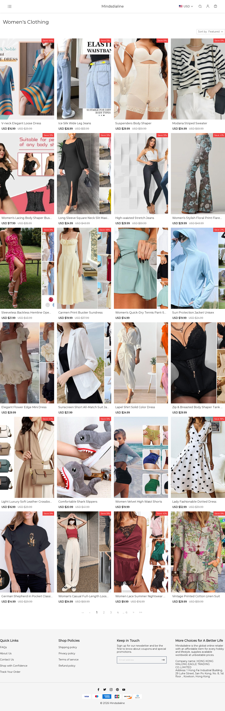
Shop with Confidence (13, 665)
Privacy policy (67, 653)
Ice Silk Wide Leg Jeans (74, 123)
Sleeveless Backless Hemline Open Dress (26, 312)
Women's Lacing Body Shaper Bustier (26, 218)
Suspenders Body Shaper (133, 123)
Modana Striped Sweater (189, 123)
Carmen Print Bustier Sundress (80, 312)
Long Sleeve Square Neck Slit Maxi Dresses (82, 218)
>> (140, 612)
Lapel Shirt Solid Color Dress (135, 407)
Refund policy (67, 665)
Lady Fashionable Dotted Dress (194, 501)
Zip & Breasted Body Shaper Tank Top (197, 407)
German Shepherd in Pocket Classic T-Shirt (26, 596)
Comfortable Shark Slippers (77, 501)
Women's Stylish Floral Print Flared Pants (197, 218)
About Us (5, 653)
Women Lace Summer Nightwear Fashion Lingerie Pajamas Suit (141, 596)
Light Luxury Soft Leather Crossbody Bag (26, 501)
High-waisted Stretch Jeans (134, 218)
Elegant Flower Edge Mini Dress (24, 407)
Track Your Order (10, 671)
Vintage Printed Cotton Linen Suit (196, 596)
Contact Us (7, 659)
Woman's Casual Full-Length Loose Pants (83, 596)
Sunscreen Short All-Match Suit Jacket (83, 407)
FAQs (3, 647)
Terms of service (69, 659)
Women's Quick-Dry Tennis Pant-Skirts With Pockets (140, 312)
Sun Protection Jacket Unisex (193, 312)
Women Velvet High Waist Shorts (138, 501)
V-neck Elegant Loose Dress (21, 123)
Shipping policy (68, 647)
